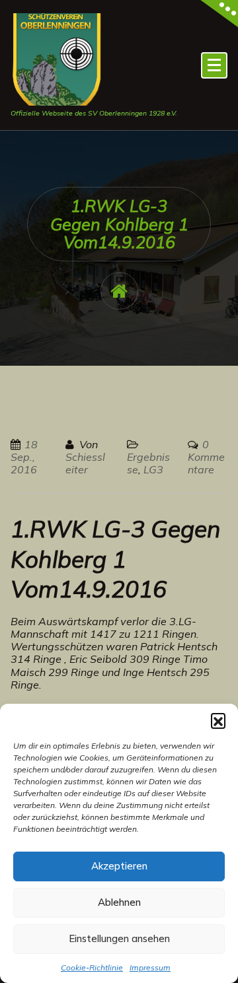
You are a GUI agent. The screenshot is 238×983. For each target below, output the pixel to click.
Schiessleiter (85, 463)
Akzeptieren (119, 866)
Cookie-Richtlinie (92, 967)
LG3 (153, 469)
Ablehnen (119, 902)
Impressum (150, 967)
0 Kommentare (206, 457)
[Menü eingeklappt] (214, 65)
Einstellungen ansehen (119, 938)
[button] (218, 720)
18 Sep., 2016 (24, 457)
